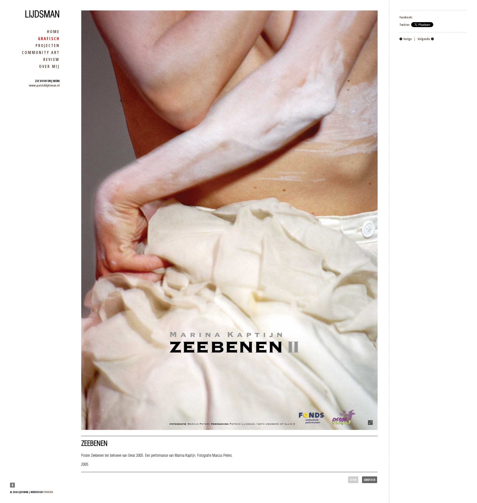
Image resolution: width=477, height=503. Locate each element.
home (53, 31)
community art (41, 52)
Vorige (407, 39)
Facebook (12, 485)
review (51, 59)
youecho (48, 492)
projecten (48, 45)
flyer (353, 480)
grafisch (49, 38)
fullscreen (370, 422)
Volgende (424, 39)
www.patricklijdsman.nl (44, 85)
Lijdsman (42, 14)
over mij (49, 66)
